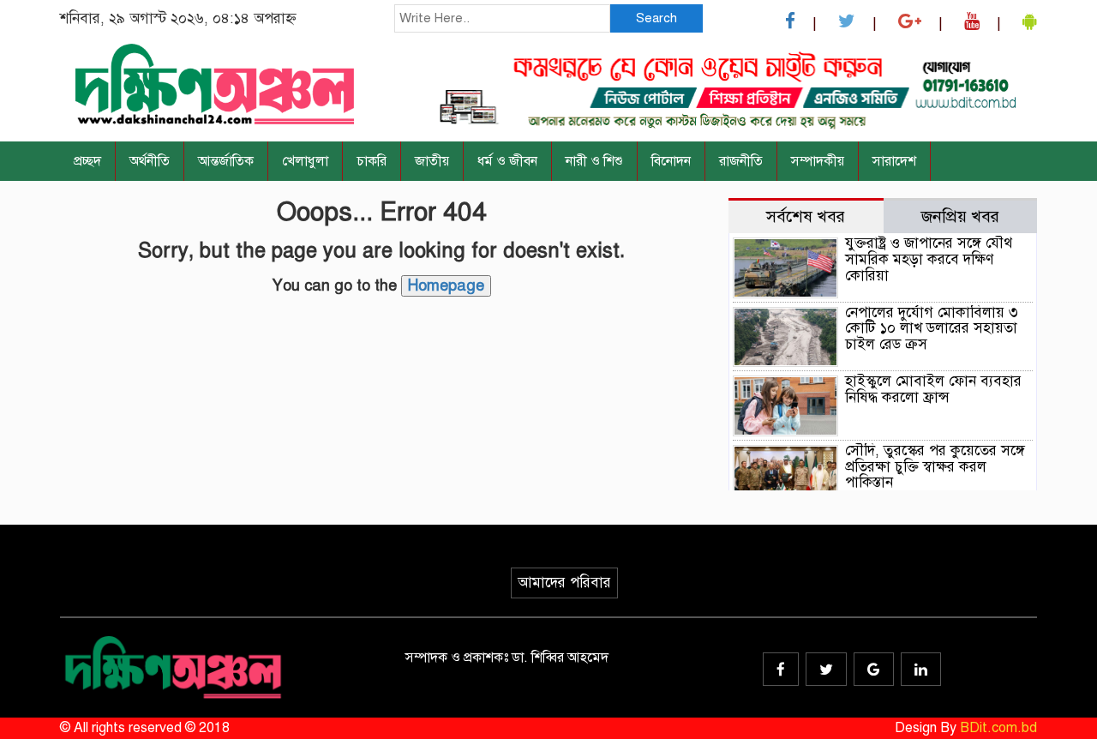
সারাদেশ (894, 161)
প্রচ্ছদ (87, 161)
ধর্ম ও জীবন (507, 161)
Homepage (446, 285)
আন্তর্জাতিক (226, 161)
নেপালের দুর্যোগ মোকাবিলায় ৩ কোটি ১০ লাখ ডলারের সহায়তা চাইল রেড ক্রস (931, 328)
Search (656, 18)
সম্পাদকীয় (817, 161)
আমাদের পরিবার (564, 583)
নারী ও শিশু (594, 161)
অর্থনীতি (149, 161)
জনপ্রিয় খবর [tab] (960, 216)
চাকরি (372, 161)
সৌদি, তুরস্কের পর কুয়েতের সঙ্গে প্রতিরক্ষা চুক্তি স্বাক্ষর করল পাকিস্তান (935, 466)
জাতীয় (432, 161)
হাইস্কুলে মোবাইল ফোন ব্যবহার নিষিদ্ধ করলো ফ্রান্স (933, 389)
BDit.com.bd (998, 727)
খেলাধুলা (305, 161)
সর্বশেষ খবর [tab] (805, 216)
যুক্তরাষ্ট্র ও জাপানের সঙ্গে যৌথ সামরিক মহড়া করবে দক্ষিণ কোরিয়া (928, 259)
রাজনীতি (741, 161)
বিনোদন (671, 161)
